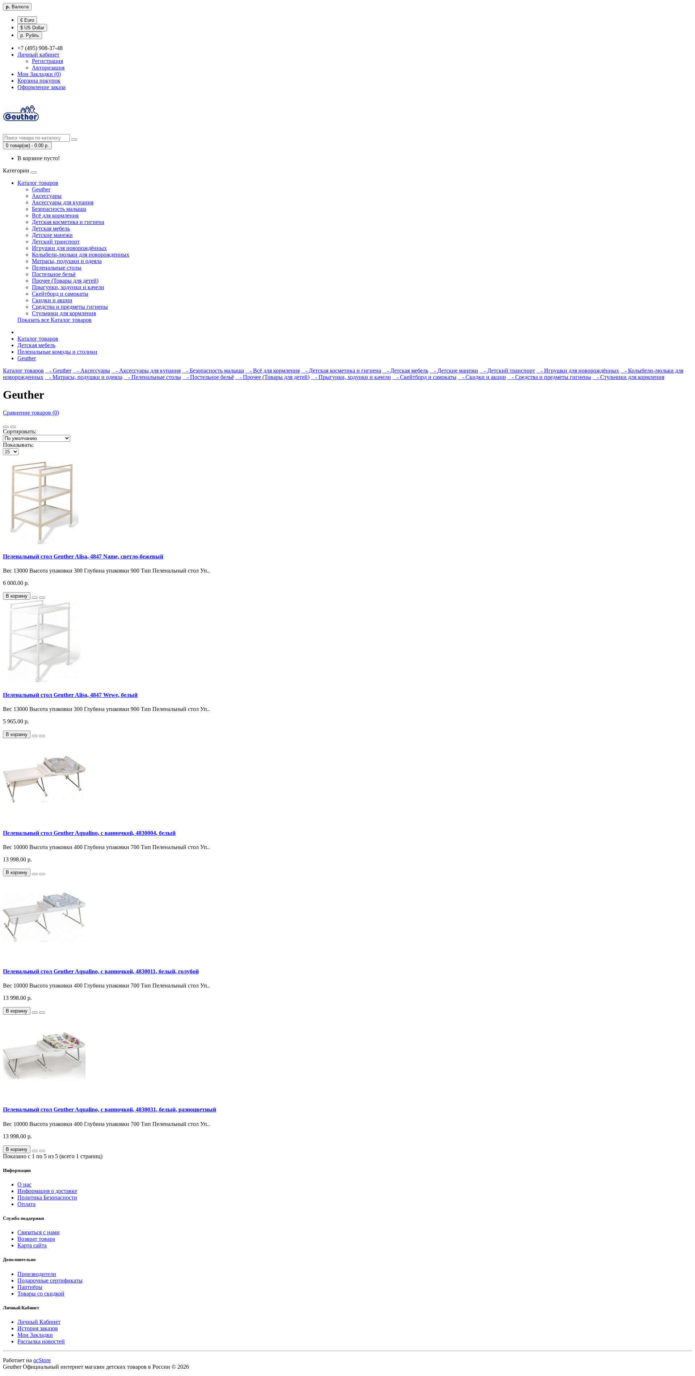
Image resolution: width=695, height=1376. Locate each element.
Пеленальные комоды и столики (57, 352)
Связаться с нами (38, 1232)
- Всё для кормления (272, 370)
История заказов (37, 1328)
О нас (24, 1184)
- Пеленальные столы (152, 377)
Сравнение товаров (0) (31, 413)
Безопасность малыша (59, 209)
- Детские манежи (454, 370)
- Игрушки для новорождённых (577, 370)
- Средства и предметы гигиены (549, 377)
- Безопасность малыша (213, 370)
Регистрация (47, 61)
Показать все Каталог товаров (54, 320)
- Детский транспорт (507, 370)
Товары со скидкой (40, 1293)
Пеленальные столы (56, 268)
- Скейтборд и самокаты (424, 377)
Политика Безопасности (47, 1197)
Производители (36, 1274)
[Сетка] (13, 427)
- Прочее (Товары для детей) (272, 377)
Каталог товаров (37, 183)
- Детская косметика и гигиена (341, 370)
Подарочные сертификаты (50, 1280)
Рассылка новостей (41, 1341)
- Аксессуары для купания (146, 370)
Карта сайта (32, 1245)
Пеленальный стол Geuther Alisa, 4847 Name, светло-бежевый (83, 556)
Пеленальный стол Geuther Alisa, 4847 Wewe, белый (70, 695)
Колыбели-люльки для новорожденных (80, 254)
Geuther (41, 189)
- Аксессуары (91, 370)
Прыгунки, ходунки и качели (68, 287)
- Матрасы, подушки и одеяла (83, 377)
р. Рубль (29, 35)
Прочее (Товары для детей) (65, 281)
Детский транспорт (56, 241)
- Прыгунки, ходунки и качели (351, 377)
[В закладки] (35, 597)
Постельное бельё (54, 274)
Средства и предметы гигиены (70, 307)
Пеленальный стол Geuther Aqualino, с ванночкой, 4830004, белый (89, 833)
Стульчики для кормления (64, 313)
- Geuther (58, 370)
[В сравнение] (42, 597)
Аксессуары (47, 196)
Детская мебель (51, 228)
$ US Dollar (32, 27)
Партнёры (29, 1287)
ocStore (42, 1360)
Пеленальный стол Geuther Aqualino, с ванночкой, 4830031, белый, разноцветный (109, 1109)
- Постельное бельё (208, 377)
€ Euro (27, 20)
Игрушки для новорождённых (69, 248)
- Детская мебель (405, 370)
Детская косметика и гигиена (68, 222)
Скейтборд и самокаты (60, 294)
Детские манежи (52, 235)
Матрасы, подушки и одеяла (67, 261)
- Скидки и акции (482, 377)
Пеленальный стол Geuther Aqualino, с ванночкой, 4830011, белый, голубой (101, 971)
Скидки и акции (52, 300)
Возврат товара (36, 1239)
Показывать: (18, 445)
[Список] (6, 427)
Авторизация (48, 68)
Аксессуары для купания (62, 202)
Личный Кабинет (38, 1322)
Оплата (26, 1204)
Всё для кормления (55, 215)
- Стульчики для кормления (628, 377)
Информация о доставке (47, 1191)
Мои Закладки (35, 1335)
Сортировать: (19, 431)
